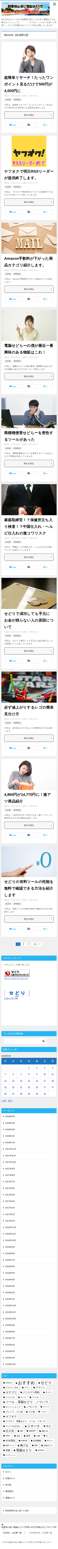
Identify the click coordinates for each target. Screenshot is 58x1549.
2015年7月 (10, 1338)
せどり (46, 1383)
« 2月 (3, 1101)
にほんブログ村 (11, 998)
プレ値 (31, 1412)
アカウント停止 (12, 1388)
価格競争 (32, 1431)
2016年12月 (10, 1227)
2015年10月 (10, 1319)
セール (23, 1397)
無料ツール (10, 1445)
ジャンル (10, 1397)
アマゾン (40, 1387)
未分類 (8, 100)
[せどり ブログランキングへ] (17, 975)
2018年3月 (10, 1129)
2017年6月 (10, 1188)
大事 (38, 1436)
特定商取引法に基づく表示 (17, 1510)
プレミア (46, 1407)
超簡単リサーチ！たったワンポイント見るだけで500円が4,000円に (29, 84)
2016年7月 (10, 1260)
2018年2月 (10, 1136)
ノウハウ (31, 1406)
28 (21, 1094)
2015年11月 (10, 1312)
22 (29, 1087)
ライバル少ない (13, 1426)
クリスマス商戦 (31, 1392)
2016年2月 (10, 1292)
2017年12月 (10, 1149)
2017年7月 (10, 1181)
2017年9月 (10, 1168)
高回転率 (41, 1450)
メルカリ (44, 1412)
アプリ (27, 1388)
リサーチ (33, 1426)
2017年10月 (10, 1162)
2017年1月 (10, 1221)
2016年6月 (10, 1266)
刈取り (8, 1436)
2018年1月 (10, 1142)
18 (53, 1081)
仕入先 (10, 1430)
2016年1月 (10, 1299)
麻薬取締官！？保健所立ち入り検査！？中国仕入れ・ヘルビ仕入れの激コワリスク (28, 526)
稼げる (24, 1445)
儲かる (45, 1431)
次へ (36, 944)
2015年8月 (10, 1331)
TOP (28, 1527)
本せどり (50, 1440)
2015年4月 (10, 1358)
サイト (48, 1392)
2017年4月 (10, 1201)
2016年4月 (10, 1279)
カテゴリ (11, 1392)
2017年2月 (10, 1214)
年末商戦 (10, 1440)
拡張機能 (37, 1440)
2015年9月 (10, 1325)
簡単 (36, 1445)
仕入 (48, 1426)
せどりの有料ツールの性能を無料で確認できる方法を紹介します (29, 888)
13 (13, 1081)
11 (53, 1074)
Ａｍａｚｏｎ (11, 1455)
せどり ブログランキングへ (16, 978)
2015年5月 (10, 1351)
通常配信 (17, 100)
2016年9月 (10, 1247)
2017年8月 (10, 1175)
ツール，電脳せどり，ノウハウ (27, 1402)
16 (37, 1081)
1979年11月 (10, 1364)
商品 (18, 1436)
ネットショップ (13, 1407)
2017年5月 (10, 1195)
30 (37, 1094)
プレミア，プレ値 (14, 1412)
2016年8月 (10, 1253)
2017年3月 (10, 1208)
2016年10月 (10, 1240)
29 (29, 1094)
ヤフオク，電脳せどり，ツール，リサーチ (26, 1421)
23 (37, 1087)
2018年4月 (10, 1123)
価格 (21, 1431)
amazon (9, 1383)
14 (21, 1081)
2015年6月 (10, 1345)
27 (13, 1094)
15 (29, 1081)
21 (21, 1087)
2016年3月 (10, 1286)
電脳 (8, 1450)
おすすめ (26, 1383)
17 (45, 1081)
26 (5, 1094)
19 (5, 1087)
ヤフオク (11, 1416)
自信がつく (48, 1445)
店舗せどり (10, 1478)
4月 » (10, 1101)
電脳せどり (24, 1450)
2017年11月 (10, 1155)
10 (45, 1074)
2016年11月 (10, 1234)
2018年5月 (10, 1116)
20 (13, 1087)
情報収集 (24, 1440)
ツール (35, 1397)
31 (45, 1094)
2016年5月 (10, 1273)
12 (5, 1081)
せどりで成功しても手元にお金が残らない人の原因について (29, 620)
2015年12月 (10, 1305)
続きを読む (29, 115)
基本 (28, 1436)
